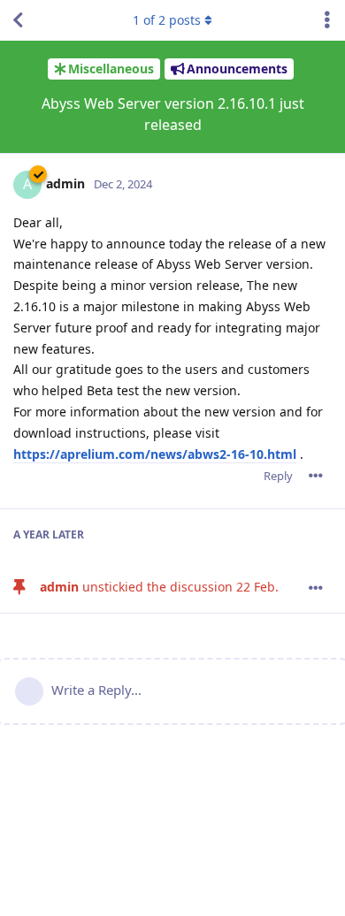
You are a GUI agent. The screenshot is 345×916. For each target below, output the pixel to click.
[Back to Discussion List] (17, 20)
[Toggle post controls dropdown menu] (316, 476)
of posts (167, 19)
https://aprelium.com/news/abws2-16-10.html (154, 454)
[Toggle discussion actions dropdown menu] (327, 20)
